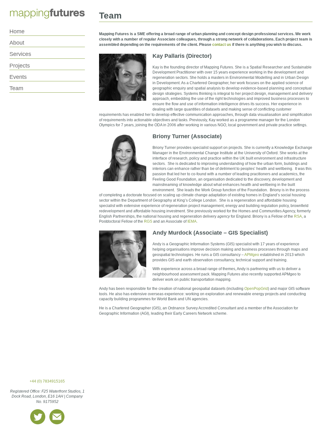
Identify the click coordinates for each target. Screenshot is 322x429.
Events (18, 77)
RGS (148, 221)
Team (16, 88)
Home (17, 31)
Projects (19, 65)
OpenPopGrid (256, 288)
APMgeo (251, 255)
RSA (298, 216)
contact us (221, 44)
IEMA (192, 221)
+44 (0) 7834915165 (47, 381)
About (16, 43)
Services (20, 54)
